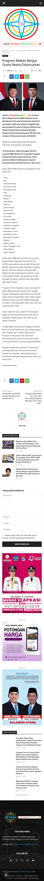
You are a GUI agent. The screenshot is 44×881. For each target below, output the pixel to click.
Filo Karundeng (26, 872)
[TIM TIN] (3, 71)
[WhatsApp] (27, 76)
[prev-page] (3, 482)
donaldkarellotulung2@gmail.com (25, 844)
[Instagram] (27, 860)
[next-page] (7, 482)
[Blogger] (11, 860)
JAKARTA (5, 475)
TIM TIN (9, 70)
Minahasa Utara (7, 448)
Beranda (5, 51)
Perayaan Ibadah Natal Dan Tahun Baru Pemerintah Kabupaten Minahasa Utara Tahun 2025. (33, 398)
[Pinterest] (22, 76)
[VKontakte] (33, 860)
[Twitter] (17, 76)
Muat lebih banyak (21, 795)
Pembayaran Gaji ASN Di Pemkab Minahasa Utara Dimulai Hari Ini (11, 396)
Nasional (12, 51)
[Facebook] (11, 76)
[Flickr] (22, 860)
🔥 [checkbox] (6, 875)
